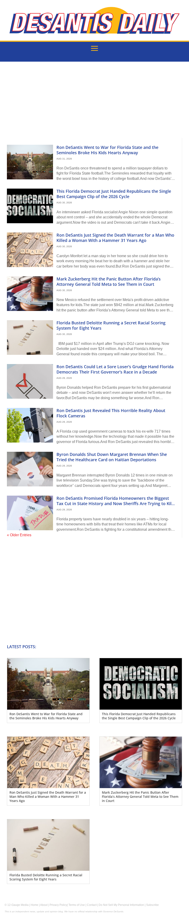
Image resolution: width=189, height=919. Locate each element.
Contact (92, 905)
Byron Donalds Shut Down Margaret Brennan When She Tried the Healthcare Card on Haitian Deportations (111, 457)
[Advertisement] (94, 103)
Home (34, 905)
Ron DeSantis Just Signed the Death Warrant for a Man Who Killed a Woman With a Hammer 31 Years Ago (115, 237)
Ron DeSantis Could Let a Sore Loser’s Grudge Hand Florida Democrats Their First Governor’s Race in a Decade (115, 369)
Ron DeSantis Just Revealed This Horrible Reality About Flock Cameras (110, 413)
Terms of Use (76, 905)
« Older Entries (19, 535)
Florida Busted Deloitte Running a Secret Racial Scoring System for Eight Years (110, 325)
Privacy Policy (58, 905)
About (43, 905)
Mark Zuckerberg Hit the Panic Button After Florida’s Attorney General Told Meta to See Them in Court (108, 281)
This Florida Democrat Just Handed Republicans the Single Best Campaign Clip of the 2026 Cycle (113, 193)
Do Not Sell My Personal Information (121, 905)
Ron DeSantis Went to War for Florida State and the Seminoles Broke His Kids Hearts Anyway (107, 150)
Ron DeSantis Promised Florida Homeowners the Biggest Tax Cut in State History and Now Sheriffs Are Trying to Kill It (114, 503)
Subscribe (152, 905)
